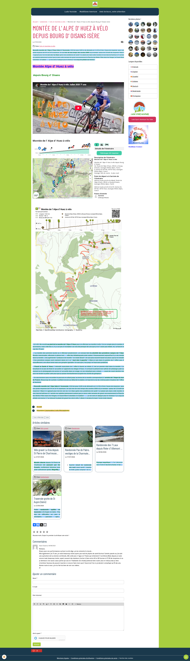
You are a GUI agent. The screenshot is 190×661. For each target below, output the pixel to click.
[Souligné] (40, 604)
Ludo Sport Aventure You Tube (142, 119)
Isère (47, 417)
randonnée (43, 22)
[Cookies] (4, 657)
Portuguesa (136, 96)
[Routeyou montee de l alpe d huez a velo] (78, 269)
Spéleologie (45, 477)
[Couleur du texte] (47, 604)
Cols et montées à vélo (57, 22)
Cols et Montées (39, 417)
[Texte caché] (60, 604)
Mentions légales (63, 658)
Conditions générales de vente (106, 658)
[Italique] (37, 604)
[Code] (69, 604)
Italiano (135, 81)
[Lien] (57, 604)
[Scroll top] (186, 657)
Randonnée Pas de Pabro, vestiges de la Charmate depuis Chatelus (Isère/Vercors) (77, 451)
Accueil (35, 22)
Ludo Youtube (70, 11)
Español (135, 76)
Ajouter (36, 644)
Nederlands (136, 91)
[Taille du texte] (43, 604)
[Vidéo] (66, 604)
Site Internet (37, 595)
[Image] (63, 604)
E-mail (35, 587)
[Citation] (51, 604)
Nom (34, 578)
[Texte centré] (54, 604)
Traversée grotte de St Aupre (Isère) (44, 500)
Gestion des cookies (126, 658)
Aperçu (78, 604)
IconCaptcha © (62, 640)
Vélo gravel (44, 428)
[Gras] (34, 604)
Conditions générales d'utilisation (82, 658)
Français (135, 67)
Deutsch (135, 86)
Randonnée (76, 428)
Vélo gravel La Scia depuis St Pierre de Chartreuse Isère (46, 451)
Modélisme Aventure (88, 11)
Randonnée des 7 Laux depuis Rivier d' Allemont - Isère (109, 446)
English (135, 72)
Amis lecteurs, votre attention (112, 11)
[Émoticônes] (72, 604)
